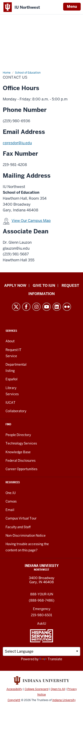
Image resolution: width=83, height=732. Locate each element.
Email (10, 510)
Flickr (67, 307)
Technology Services (21, 443)
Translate (55, 659)
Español (12, 379)
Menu (72, 6)
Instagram (36, 307)
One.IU (11, 493)
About (10, 341)
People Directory (18, 435)
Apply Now (15, 285)
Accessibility (14, 689)
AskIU (41, 624)
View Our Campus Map (31, 220)
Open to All (58, 689)
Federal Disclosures (21, 461)
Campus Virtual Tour (21, 518)
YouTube (46, 307)
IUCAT (10, 403)
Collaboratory (16, 411)
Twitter (16, 307)
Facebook (26, 307)
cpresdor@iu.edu (17, 143)
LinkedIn (57, 307)
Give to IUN (44, 285)
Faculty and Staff (18, 527)
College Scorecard (36, 689)
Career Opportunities (21, 469)
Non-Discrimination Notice (26, 535)
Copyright (14, 700)
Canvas (11, 501)
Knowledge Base (18, 452)
